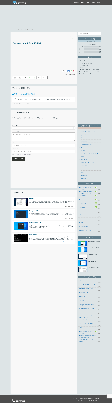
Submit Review (18, 158)
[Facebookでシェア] (66, 71)
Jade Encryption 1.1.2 (84, 211)
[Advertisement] (56, 16)
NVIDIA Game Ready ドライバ (88, 162)
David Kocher (29, 36)
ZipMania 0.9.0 (82, 195)
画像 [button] (39, 78)
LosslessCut (84, 175)
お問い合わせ (97, 398)
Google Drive (44, 36)
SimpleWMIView (85, 141)
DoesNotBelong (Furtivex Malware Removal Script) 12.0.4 (87, 336)
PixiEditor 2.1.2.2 (83, 281)
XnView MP (84, 178)
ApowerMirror (84, 135)
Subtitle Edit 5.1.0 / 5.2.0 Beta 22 (87, 285)
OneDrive (50, 36)
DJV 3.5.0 (81, 199)
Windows (66, 36)
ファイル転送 (72, 36)
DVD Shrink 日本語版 (86, 144)
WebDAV (60, 36)
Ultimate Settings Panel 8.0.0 (86, 215)
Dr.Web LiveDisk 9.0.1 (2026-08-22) (87, 320)
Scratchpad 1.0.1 (83, 207)
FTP (34, 36)
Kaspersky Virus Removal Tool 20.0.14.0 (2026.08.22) (86, 316)
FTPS (38, 36)
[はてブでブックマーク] (68, 71)
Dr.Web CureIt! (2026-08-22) (86, 324)
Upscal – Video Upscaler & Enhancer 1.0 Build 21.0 (85, 192)
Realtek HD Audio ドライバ (88, 131)
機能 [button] (20, 78)
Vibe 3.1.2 (81, 300)
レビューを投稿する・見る (89, 41)
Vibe (82, 169)
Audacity (83, 150)
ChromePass (84, 138)
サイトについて (74, 398)
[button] (99, 33)
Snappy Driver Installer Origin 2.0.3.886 (86, 304)
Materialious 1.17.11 (84, 292)
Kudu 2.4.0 (81, 327)
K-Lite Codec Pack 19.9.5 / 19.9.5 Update (87, 340)
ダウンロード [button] (31, 78)
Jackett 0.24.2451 (83, 296)
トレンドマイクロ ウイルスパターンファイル (90, 155)
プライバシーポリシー (83, 398)
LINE (82, 147)
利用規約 (91, 398)
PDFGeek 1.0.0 (82, 203)
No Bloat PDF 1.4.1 (83, 222)
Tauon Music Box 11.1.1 (85, 230)
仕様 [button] (24, 78)
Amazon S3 (22, 36)
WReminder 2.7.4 (83, 226)
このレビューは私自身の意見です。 (23, 154)
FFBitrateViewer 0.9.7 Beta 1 (86, 288)
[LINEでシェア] (71, 71)
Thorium (83, 172)
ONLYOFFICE (84, 166)
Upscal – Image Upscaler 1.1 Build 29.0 (86, 188)
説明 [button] (15, 78)
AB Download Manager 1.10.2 (86, 308)
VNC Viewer (84, 159)
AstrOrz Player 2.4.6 (84, 312)
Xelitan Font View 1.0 (84, 218)
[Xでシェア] (63, 71)
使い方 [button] (44, 78)
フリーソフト (72, 38)
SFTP (55, 36)
